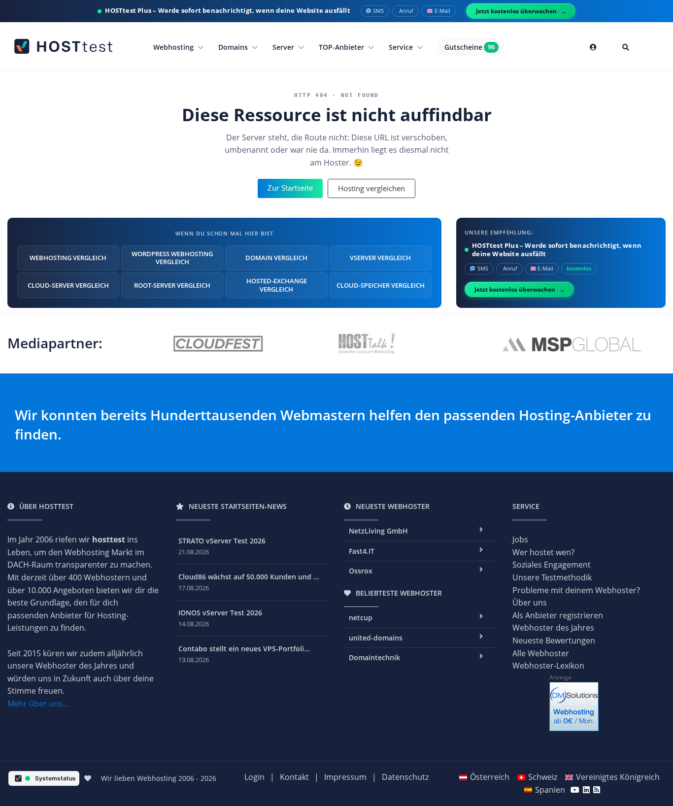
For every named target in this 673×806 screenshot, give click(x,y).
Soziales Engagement (551, 564)
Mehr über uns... (37, 703)
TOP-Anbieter (342, 47)
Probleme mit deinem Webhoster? (576, 590)
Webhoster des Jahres (553, 627)
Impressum (345, 777)
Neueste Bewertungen (553, 640)
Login (254, 777)
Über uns (529, 602)
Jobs (520, 539)
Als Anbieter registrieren (557, 615)
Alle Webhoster (540, 653)
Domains (234, 47)
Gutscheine (469, 47)
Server (284, 47)
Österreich (489, 777)
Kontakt (294, 777)
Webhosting (174, 47)
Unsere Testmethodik (552, 577)
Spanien (550, 789)
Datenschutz (405, 777)
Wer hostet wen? (543, 552)
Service (402, 47)
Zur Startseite (290, 188)
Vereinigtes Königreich (618, 777)
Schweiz (542, 777)
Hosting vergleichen (371, 188)
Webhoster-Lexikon (548, 665)
